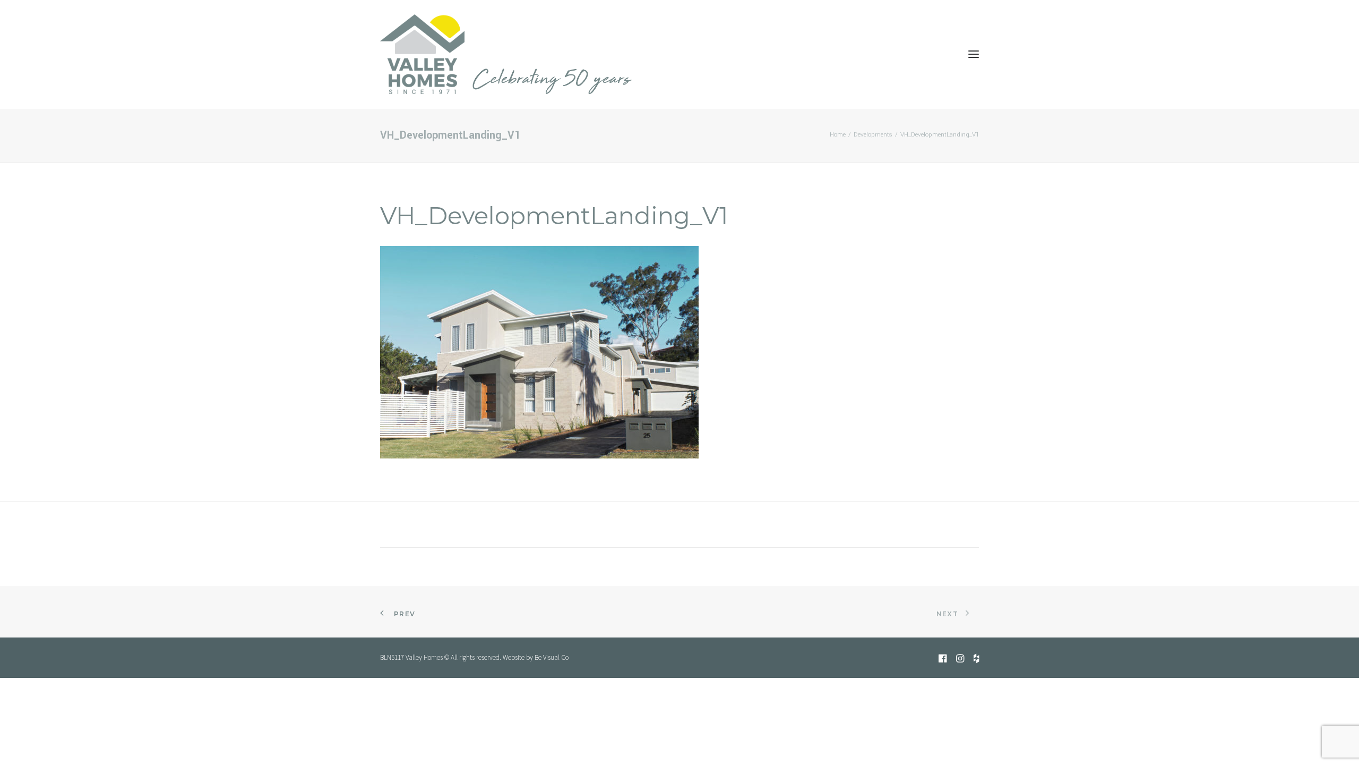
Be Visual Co (552, 657)
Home (838, 134)
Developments (873, 134)
